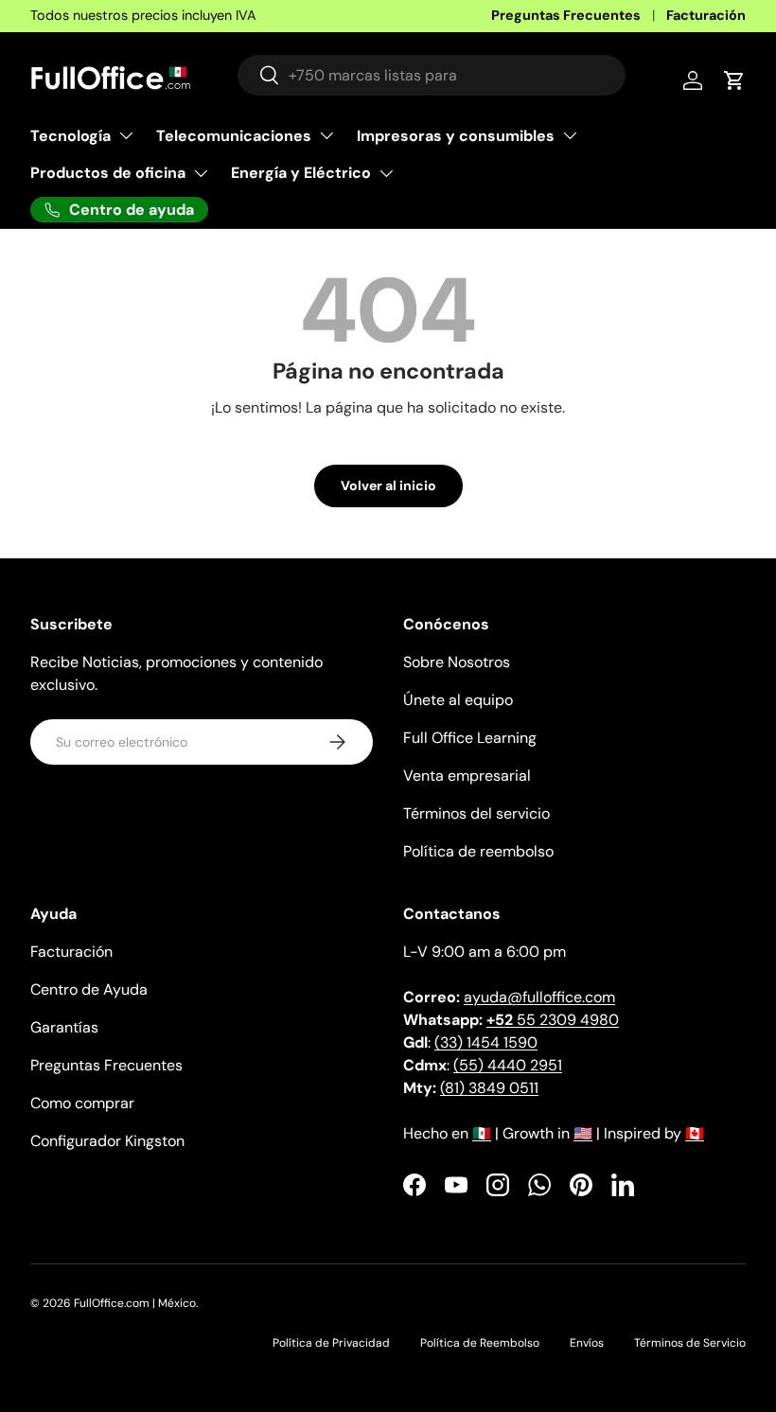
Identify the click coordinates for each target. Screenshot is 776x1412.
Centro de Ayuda (89, 989)
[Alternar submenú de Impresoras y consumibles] (569, 135)
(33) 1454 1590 (486, 1042)
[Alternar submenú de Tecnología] (126, 135)
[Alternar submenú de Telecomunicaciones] (326, 135)
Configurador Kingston (107, 1141)
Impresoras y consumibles (456, 136)
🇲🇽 (481, 1133)
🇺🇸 (582, 1133)
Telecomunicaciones (233, 136)
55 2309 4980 (552, 1020)
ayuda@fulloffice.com (539, 997)
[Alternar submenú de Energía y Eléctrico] (386, 173)
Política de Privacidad (331, 1342)
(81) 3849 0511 (489, 1088)
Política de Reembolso (479, 1342)
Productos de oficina (107, 173)
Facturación (706, 15)
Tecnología (70, 136)
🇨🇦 (694, 1133)
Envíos (587, 1342)
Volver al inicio (388, 485)
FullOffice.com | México (135, 1303)
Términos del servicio (476, 813)
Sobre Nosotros (456, 662)
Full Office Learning (470, 738)
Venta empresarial (467, 775)
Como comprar (82, 1103)
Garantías (64, 1027)
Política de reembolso (478, 851)
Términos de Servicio (690, 1342)
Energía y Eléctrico (301, 173)
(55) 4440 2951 (507, 1065)
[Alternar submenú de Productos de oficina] (200, 173)
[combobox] (432, 75)
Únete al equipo (458, 700)
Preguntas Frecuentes (566, 15)
